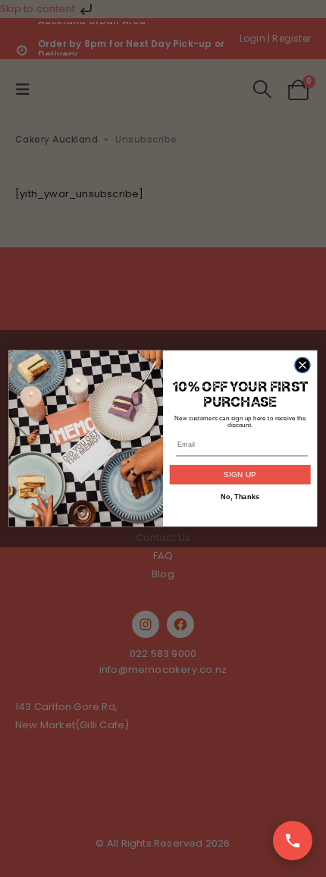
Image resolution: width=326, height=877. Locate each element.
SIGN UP (240, 474)
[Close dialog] (302, 364)
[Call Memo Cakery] (292, 840)
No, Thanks (240, 497)
